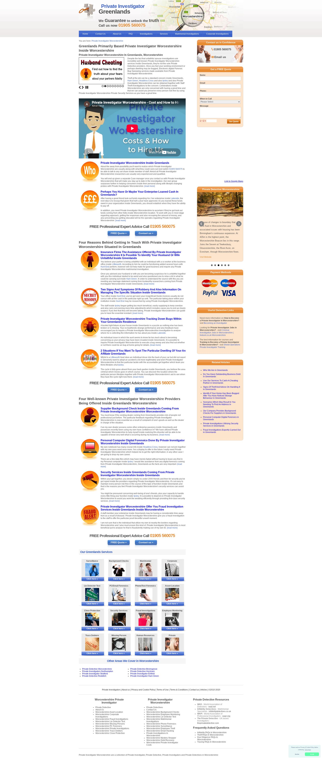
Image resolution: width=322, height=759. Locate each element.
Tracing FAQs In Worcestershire (211, 742)
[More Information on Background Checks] (118, 569)
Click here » (92, 579)
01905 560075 (175, 169)
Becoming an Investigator (215, 319)
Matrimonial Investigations (187, 34)
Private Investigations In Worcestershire (157, 734)
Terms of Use (163, 690)
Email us (220, 57)
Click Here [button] (308, 749)
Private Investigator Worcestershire (107, 41)
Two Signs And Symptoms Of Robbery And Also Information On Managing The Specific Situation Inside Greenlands (141, 291)
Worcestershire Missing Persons (110, 724)
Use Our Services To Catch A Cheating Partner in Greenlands (220, 378)
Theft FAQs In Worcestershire (210, 735)
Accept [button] (312, 754)
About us (126, 690)
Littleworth (116, 264)
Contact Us (100, 34)
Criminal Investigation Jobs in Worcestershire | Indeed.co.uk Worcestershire (217, 329)
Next (83, 87)
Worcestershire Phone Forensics (161, 724)
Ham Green (132, 80)
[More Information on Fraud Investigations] (145, 619)
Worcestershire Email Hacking (160, 731)
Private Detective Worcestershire (97, 669)
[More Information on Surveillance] (92, 569)
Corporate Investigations (217, 34)
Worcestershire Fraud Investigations (111, 719)
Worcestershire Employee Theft (160, 728)
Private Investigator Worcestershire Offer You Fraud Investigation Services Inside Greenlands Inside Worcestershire (142, 508)
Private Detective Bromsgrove (143, 669)
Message (204, 106)
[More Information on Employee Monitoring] (172, 619)
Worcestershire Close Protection (110, 733)
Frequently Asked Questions (211, 727)
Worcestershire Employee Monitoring (163, 714)
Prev (201, 222)
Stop (86, 87)
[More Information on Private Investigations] (172, 644)
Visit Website (205, 253)
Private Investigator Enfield (142, 673)
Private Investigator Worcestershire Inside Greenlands (135, 162)
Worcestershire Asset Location (109, 712)
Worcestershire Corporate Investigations (107, 715)
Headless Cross (146, 80)
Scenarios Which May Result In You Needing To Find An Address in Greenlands (219, 400)
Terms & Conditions (179, 690)
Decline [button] (297, 754)
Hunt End (105, 267)
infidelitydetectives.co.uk (220, 711)
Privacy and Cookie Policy (143, 690)
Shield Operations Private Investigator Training (220, 342)
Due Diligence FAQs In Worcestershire (207, 738)
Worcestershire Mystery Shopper (161, 738)
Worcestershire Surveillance (159, 726)
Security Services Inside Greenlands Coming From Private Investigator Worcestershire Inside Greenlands (137, 474)
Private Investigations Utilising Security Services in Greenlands (220, 421)
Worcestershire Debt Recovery (160, 740)
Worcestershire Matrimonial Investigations (158, 720)
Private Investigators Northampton (97, 671)
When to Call (206, 99)
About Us (117, 34)
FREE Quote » (119, 233)
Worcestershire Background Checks (162, 712)
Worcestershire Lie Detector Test (110, 721)
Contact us (194, 690)
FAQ (130, 34)
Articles (203, 690)
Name (202, 75)
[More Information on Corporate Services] (172, 569)
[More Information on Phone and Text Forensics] (145, 594)
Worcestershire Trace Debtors (109, 731)
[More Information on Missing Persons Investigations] (118, 644)
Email (202, 83)
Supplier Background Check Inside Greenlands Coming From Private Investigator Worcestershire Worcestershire (140, 410)
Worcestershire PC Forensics (108, 726)
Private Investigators (111, 690)
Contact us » (146, 233)
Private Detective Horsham (142, 671)
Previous (80, 87)
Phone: (203, 91)
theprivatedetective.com (208, 723)
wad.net (212, 707)
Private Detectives (154, 707)
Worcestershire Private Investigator (109, 701)
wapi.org (226, 716)
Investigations (146, 34)
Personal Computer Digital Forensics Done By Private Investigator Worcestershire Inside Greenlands (143, 442)
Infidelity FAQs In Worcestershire (212, 732)
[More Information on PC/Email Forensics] (118, 594)
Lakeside (175, 198)
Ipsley (165, 80)
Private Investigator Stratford (95, 673)
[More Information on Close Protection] (92, 619)
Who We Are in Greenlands (215, 367)
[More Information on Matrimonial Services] (145, 569)
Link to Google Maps (233, 181)
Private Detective (103, 707)
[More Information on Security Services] (118, 619)
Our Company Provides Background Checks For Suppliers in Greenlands (219, 408)
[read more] (149, 186)
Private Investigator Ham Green (144, 676)
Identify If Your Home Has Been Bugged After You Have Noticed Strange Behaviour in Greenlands (221, 392)
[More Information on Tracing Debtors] (92, 644)
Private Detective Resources (211, 699)
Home (85, 34)
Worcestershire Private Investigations (112, 728)
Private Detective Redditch (94, 676)
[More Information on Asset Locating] (172, 594)
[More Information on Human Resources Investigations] (145, 644)
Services (164, 34)
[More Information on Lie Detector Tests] (92, 594)
